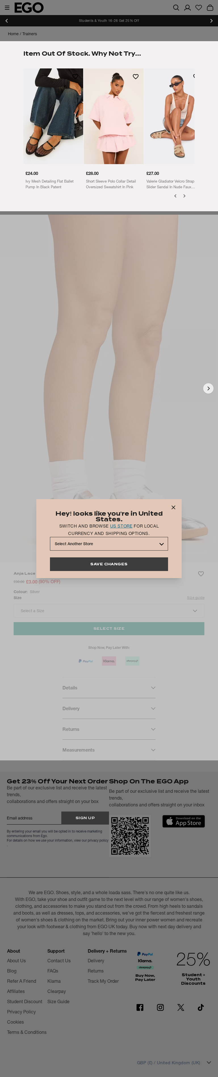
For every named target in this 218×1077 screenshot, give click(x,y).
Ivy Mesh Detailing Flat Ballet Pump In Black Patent (50, 184)
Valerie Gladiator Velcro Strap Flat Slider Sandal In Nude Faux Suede (174, 184)
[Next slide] (211, 20)
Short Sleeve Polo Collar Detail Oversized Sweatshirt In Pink (111, 184)
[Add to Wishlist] (75, 76)
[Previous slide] (6, 20)
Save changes (109, 564)
